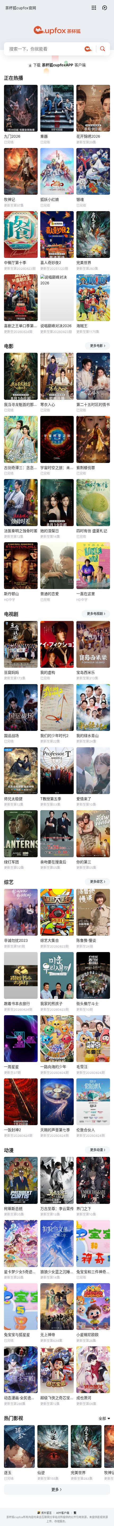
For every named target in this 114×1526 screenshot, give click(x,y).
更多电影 (96, 346)
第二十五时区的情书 (93, 404)
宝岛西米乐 (85, 672)
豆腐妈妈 (11, 672)
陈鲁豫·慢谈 (86, 940)
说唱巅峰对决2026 (56, 325)
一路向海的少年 (53, 1066)
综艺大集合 (49, 940)
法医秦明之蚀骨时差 (20, 530)
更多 (55, 1489)
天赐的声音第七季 (55, 1130)
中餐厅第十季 (15, 262)
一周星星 (11, 1066)
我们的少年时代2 (54, 735)
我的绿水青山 (87, 735)
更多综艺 (96, 882)
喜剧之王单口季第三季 (21, 325)
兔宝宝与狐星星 (17, 1334)
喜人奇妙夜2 (50, 262)
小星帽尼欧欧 (87, 1334)
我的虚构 (47, 672)
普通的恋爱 (49, 593)
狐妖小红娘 (49, 199)
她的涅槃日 (49, 530)
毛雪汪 (81, 1066)
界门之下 (83, 1208)
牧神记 (9, 199)
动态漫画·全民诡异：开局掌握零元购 (21, 1397)
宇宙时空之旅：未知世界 (57, 467)
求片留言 (46, 1512)
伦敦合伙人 (85, 1130)
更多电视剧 (95, 614)
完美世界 (83, 262)
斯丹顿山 (11, 593)
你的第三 (83, 862)
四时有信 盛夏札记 (91, 530)
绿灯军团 (11, 862)
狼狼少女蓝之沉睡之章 (57, 1271)
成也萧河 (83, 1397)
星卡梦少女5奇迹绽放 (21, 1271)
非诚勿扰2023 (16, 940)
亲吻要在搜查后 (53, 862)
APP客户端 (62, 1512)
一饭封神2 (12, 1130)
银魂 (80, 199)
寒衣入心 (47, 404)
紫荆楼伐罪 (85, 467)
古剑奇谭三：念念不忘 (21, 467)
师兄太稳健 (13, 798)
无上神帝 (47, 1334)
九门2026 (12, 136)
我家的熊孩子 (51, 1003)
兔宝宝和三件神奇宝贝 (93, 1271)
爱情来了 (83, 798)
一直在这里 (85, 593)
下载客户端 (59, 65)
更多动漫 (96, 1150)
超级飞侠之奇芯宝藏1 (57, 1397)
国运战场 (11, 735)
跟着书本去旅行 (17, 1003)
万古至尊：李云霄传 (57, 1208)
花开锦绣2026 (88, 136)
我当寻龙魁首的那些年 (21, 404)
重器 (44, 136)
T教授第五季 (50, 798)
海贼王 (81, 325)
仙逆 (41, 1472)
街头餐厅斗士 (87, 1003)
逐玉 (7, 1472)
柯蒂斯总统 (13, 1208)
